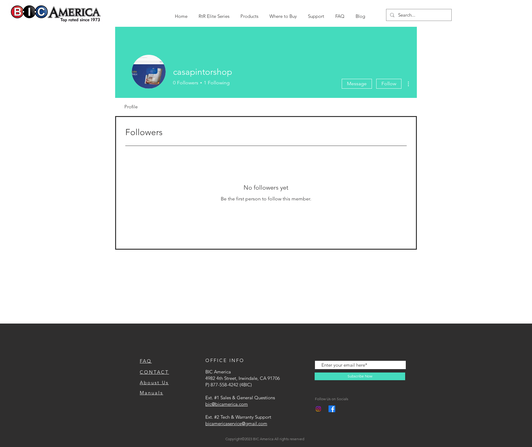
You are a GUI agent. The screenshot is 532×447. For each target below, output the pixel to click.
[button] (214, 13)
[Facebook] (331, 408)
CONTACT (154, 372)
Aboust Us (154, 382)
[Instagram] (318, 408)
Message (357, 84)
